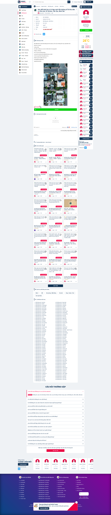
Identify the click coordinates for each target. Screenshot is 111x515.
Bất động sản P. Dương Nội (41, 306)
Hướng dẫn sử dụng (80, 488)
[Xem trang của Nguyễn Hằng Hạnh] (50, 213)
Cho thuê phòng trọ (61, 482)
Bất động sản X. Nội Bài (60, 356)
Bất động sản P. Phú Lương (61, 321)
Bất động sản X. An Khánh (61, 335)
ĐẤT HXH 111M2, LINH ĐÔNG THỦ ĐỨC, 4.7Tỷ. (40, 175)
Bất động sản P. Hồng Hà (40, 314)
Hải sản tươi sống (61, 488)
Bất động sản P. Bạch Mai (61, 302)
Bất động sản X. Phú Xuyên (61, 358)
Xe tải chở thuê (61, 484)
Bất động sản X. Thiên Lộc (61, 370)
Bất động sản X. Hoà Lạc (61, 345)
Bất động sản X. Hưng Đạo (61, 350)
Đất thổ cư (62, 6)
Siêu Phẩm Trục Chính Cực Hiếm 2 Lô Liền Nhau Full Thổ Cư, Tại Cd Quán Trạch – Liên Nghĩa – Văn (55, 277)
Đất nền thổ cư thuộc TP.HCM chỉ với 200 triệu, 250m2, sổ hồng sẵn (70, 158)
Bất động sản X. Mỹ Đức (40, 354)
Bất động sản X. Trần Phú (40, 374)
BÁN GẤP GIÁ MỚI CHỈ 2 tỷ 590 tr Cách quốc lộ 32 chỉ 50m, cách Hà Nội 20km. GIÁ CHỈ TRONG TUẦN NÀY (40, 192)
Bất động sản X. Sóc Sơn (61, 364)
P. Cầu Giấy (22, 484)
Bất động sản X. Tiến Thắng (61, 373)
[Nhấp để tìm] (68, 2)
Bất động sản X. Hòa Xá (60, 347)
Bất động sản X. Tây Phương (61, 367)
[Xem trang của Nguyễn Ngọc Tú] (65, 281)
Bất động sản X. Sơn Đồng (41, 366)
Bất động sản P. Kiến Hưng (41, 315)
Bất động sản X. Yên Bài (40, 379)
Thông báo (79, 482)
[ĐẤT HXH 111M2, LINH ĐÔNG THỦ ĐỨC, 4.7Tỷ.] (40, 169)
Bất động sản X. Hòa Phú (40, 347)
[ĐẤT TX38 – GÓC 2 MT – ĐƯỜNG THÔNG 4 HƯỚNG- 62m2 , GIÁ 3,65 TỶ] (70, 203)
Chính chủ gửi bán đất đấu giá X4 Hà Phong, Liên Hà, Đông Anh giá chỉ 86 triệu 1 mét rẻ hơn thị (40, 243)
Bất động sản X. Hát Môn (40, 345)
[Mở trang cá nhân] (81, 65)
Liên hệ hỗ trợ (79, 490)
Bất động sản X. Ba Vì (40, 337)
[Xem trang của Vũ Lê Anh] (65, 179)
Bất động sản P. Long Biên (41, 318)
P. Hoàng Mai (22, 482)
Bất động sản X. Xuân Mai (61, 377)
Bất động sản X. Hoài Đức (41, 348)
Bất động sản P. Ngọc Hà (40, 319)
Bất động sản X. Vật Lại (40, 377)
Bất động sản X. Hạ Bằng (61, 344)
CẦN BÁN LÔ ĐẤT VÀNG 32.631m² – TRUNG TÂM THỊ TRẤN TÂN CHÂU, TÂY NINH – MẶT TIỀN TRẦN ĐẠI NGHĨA (40, 158)
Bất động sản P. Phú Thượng (41, 322)
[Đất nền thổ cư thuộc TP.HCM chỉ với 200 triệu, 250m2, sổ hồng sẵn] (70, 152)
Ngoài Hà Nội (43, 6)
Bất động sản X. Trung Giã (61, 374)
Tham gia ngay (86, 138)
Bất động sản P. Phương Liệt (61, 322)
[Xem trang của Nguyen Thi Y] (35, 162)
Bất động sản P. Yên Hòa (40, 334)
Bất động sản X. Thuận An (61, 372)
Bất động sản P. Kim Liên (61, 315)
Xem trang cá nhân (86, 21)
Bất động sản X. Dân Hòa (40, 338)
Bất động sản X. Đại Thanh (41, 340)
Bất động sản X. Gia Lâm (40, 344)
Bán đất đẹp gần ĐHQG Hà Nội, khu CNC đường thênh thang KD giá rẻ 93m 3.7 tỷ (55, 209)
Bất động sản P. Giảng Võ (61, 309)
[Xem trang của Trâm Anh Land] (65, 162)
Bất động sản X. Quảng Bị (61, 361)
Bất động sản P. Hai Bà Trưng (62, 311)
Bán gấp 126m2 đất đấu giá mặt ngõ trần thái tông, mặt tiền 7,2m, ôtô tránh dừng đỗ (40, 277)
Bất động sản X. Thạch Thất (41, 369)
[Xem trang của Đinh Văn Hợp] (50, 230)
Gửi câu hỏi (55, 450)
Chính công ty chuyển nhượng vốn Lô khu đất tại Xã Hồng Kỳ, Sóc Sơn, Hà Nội (70, 260)
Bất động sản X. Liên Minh (41, 353)
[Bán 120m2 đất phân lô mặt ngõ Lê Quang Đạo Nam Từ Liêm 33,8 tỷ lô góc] (55, 220)
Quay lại (74, 6)
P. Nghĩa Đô (22, 486)
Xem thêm (55, 285)
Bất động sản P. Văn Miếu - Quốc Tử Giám (64, 329)
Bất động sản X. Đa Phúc (61, 338)
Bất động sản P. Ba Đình (40, 302)
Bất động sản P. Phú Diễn (40, 321)
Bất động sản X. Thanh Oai (61, 369)
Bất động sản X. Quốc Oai (41, 364)
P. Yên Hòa (22, 490)
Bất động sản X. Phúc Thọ (41, 361)
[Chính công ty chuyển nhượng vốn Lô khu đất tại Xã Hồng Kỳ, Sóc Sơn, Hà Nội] (70, 254)
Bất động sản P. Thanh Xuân (41, 327)
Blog (78, 486)
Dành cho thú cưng (61, 494)
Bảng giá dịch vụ (80, 484)
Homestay (60, 486)
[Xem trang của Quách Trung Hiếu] (50, 162)
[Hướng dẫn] (30, 2)
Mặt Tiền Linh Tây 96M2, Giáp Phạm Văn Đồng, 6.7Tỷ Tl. (40, 226)
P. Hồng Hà (22, 496)
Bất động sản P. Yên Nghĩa (61, 334)
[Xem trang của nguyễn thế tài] (50, 281)
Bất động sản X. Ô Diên (40, 357)
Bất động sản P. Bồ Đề (40, 303)
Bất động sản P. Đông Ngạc (41, 309)
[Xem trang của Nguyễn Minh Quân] (35, 179)
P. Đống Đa (22, 488)
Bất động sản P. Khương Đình (62, 314)
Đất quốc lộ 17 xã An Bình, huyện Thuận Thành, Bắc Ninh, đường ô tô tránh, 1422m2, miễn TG (55, 175)
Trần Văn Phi (86, 17)
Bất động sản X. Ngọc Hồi (41, 356)
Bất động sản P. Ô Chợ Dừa (61, 319)
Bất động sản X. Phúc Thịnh (61, 360)
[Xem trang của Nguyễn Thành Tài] (65, 196)
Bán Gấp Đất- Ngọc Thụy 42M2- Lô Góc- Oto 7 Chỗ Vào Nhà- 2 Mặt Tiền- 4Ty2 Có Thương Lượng (70, 243)
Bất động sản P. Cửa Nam (61, 305)
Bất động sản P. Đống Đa (61, 308)
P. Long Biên (22, 480)
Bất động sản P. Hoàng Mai (61, 312)
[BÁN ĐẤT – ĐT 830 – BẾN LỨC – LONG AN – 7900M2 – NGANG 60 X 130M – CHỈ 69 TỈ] (55, 152)
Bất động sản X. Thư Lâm (40, 372)
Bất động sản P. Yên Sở (40, 335)
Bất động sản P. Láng (40, 316)
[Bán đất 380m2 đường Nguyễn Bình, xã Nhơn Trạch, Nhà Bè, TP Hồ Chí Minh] (55, 254)
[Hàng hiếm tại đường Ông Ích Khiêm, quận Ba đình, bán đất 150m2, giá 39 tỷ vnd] (40, 254)
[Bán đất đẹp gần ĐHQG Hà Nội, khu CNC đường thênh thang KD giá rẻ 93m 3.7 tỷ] (55, 203)
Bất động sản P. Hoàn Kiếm (41, 312)
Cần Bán (56, 6)
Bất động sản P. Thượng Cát (61, 327)
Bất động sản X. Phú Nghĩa (41, 358)
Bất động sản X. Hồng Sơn (41, 350)
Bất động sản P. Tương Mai (41, 329)
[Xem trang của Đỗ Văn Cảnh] (50, 179)
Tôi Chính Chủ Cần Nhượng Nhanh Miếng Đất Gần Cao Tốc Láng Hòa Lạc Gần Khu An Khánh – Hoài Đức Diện (40, 209)
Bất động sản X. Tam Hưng (41, 367)
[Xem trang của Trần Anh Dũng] (50, 196)
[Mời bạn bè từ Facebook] (85, 147)
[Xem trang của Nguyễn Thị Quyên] (35, 264)
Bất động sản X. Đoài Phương (62, 341)
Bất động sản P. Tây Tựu (61, 325)
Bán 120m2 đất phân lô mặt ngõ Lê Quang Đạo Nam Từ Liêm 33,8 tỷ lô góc (54, 226)
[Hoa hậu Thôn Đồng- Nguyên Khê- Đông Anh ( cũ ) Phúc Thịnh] (70, 271)
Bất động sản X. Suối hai (61, 366)
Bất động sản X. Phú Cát (61, 357)
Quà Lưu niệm (60, 492)
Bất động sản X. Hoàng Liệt (61, 348)
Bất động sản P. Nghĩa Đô (61, 318)
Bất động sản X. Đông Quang (62, 343)
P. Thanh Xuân (23, 498)
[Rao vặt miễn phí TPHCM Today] (86, 58)
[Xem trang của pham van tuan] (35, 196)
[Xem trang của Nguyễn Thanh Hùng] (35, 247)
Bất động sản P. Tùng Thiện (61, 328)
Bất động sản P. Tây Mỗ (40, 325)
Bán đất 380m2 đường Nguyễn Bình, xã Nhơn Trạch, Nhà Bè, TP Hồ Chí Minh (55, 260)
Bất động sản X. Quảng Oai (61, 363)
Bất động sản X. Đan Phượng (41, 341)
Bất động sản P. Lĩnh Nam (61, 316)
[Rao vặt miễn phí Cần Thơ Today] (86, 56)
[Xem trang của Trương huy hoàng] (65, 247)
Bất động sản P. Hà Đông (40, 311)
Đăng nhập (74, 127)
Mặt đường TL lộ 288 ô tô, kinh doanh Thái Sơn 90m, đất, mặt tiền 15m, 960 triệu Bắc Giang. (70, 175)
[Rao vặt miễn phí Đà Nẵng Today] (86, 53)
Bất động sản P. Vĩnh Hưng (61, 331)
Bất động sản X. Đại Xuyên (61, 340)
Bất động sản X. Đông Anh (41, 343)
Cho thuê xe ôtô (61, 480)
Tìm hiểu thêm (87, 145)
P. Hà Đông (22, 494)
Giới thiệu (79, 480)
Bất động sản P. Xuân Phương (62, 332)
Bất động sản (50, 6)
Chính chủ (45, 27)
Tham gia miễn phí (44, 508)
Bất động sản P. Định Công (41, 308)
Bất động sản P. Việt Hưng (41, 331)
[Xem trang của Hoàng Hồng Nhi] (50, 247)
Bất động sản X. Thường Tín (41, 373)
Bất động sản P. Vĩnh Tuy (40, 332)
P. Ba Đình (22, 492)
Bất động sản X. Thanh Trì (41, 370)
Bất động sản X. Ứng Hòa (41, 376)
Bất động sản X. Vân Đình (61, 376)
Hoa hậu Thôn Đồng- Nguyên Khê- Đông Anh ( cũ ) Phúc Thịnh (70, 277)
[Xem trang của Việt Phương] (65, 230)
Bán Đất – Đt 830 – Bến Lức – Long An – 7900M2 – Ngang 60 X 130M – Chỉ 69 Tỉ (55, 158)
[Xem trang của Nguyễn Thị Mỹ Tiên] (65, 213)
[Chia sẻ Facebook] (44, 34)
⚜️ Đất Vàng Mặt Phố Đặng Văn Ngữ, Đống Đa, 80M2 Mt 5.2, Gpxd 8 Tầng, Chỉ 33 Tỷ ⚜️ (70, 226)
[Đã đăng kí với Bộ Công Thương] (84, 494)
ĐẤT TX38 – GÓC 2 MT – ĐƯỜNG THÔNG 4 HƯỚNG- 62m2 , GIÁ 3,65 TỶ (69, 209)
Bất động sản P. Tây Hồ (60, 324)
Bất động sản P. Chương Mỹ (41, 305)
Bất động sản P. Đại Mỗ (60, 306)
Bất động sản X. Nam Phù (61, 354)
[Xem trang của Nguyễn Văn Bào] (65, 264)
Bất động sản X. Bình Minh (61, 337)
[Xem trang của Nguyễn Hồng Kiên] (35, 213)
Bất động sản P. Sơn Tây (40, 324)
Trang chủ (38, 6)
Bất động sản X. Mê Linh (61, 353)
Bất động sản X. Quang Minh (41, 363)
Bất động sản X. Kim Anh (61, 351)
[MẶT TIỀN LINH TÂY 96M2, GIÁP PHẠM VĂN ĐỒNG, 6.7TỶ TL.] (40, 220)
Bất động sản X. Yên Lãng (61, 379)
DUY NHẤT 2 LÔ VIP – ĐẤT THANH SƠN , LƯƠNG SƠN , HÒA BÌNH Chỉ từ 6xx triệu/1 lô (55, 243)
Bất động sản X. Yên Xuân (41, 380)
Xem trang (37, 468)
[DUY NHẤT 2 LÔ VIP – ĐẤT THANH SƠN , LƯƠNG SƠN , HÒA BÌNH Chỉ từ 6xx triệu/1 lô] (55, 237)
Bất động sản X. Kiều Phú (40, 351)
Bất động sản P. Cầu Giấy (61, 303)
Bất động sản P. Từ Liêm (40, 328)
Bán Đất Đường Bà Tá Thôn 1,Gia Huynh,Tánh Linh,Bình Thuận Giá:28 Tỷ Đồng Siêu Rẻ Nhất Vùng (70, 192)
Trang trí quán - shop (62, 490)
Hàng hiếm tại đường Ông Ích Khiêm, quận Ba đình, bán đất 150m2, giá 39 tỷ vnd (40, 260)
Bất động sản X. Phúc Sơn (41, 360)
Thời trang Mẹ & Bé (61, 496)
